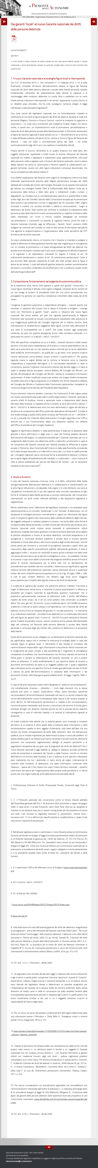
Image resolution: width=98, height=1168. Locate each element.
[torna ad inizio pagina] (49, 1147)
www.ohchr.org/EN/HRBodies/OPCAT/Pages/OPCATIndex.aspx (40, 904)
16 (81, 746)
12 (76, 411)
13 (39, 465)
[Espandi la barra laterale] (4, 21)
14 (54, 610)
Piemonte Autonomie (49, 8)
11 (75, 356)
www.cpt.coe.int (19, 916)
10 (50, 329)
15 (15, 678)
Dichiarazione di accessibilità (17, 1155)
